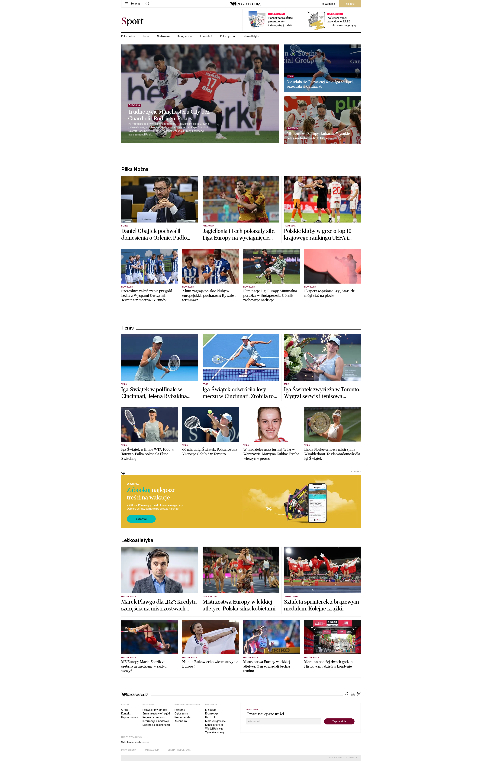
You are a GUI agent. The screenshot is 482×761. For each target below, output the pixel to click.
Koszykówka (185, 36)
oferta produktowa (179, 750)
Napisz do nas (129, 717)
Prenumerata (183, 717)
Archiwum (181, 721)
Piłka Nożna (134, 169)
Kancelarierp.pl (214, 724)
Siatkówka (163, 36)
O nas (124, 709)
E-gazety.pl (211, 713)
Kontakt (125, 713)
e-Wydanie (328, 3)
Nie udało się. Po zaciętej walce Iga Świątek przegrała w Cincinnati (320, 84)
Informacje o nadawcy (156, 721)
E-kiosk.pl (210, 709)
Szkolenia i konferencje (135, 742)
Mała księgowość (215, 721)
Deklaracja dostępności (156, 724)
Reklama (180, 709)
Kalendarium (152, 750)
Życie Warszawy (214, 732)
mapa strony (128, 750)
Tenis (146, 36)
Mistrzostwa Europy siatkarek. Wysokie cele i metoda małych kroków (318, 136)
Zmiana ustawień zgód (156, 713)
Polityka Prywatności (155, 709)
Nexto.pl (210, 717)
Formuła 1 (206, 36)
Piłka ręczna (227, 36)
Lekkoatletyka (251, 36)
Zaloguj (350, 3)
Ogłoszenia (181, 713)
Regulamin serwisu (154, 717)
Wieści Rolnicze (214, 728)
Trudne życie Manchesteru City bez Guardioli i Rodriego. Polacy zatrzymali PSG (169, 115)
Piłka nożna (128, 36)
